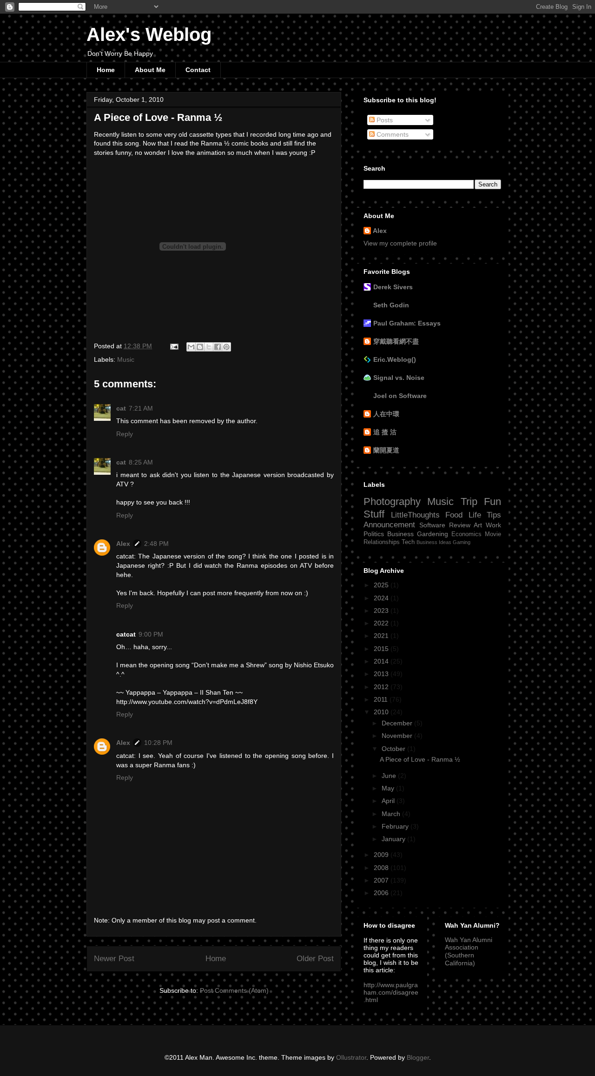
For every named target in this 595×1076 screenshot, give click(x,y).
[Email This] (191, 347)
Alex (123, 543)
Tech (408, 542)
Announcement (389, 524)
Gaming (461, 542)
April (389, 800)
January (394, 839)
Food (454, 515)
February (396, 826)
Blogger (418, 1057)
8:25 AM (141, 462)
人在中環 (386, 414)
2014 (382, 661)
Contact (198, 69)
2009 (382, 854)
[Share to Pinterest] (226, 347)
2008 (382, 867)
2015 (382, 648)
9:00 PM (151, 634)
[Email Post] (173, 346)
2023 (382, 610)
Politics (374, 534)
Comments (392, 134)
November (398, 735)
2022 (382, 623)
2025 (382, 585)
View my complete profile (400, 243)
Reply (124, 434)
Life (475, 515)
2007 (382, 880)
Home (106, 69)
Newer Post (114, 958)
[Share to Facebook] (217, 347)
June (390, 775)
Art (478, 525)
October (394, 748)
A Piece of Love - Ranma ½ (420, 759)
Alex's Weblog (149, 34)
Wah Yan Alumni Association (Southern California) (468, 951)
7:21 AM (141, 408)
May (389, 788)
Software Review (444, 525)
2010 (382, 712)
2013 (382, 673)
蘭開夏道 (386, 450)
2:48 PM (156, 543)
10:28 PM (158, 742)
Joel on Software (400, 395)
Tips (494, 515)
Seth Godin (391, 305)
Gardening (432, 534)
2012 (382, 687)
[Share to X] (208, 347)
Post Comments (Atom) (234, 990)
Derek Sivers (393, 287)
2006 (382, 893)
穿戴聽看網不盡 (396, 341)
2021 (382, 635)
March (392, 813)
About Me (150, 69)
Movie (493, 534)
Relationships (382, 542)
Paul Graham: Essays (407, 323)
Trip (469, 501)
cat (121, 408)
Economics (466, 534)
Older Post (315, 958)
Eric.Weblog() (394, 359)
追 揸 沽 (385, 432)
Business (400, 534)
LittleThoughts (415, 515)
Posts (384, 120)
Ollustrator (351, 1057)
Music (125, 359)
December (398, 723)
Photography (392, 501)
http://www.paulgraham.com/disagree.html (391, 992)
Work (493, 525)
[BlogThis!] (200, 347)
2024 (382, 598)
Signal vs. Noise (398, 377)
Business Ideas (433, 542)
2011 (382, 699)
